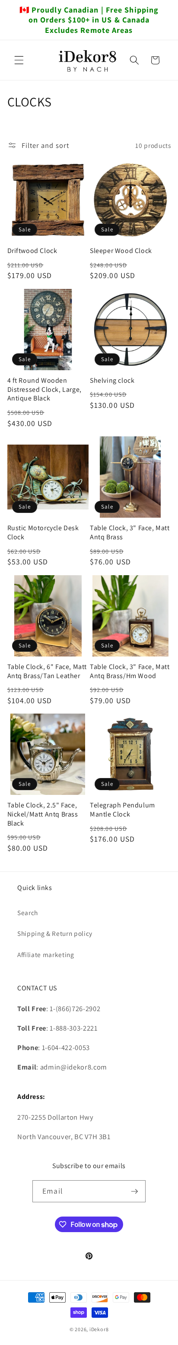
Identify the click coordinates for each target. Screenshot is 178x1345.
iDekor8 (98, 1329)
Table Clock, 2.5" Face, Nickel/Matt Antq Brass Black (42, 814)
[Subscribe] (134, 1191)
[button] (19, 60)
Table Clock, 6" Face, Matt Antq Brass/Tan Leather (47, 671)
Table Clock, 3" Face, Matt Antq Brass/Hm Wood (130, 671)
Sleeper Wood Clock (121, 251)
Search (27, 912)
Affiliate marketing (45, 954)
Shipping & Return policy (54, 933)
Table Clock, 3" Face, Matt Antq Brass (130, 532)
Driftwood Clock (32, 251)
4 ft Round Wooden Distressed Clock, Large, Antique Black (44, 389)
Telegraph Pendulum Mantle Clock (122, 810)
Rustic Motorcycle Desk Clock (43, 532)
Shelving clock (112, 380)
